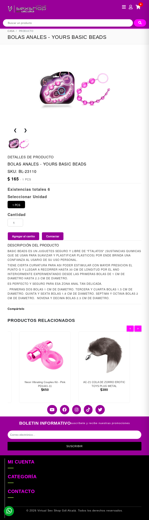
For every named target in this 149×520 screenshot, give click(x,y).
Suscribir (74, 446)
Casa (11, 31)
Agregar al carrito (23, 236)
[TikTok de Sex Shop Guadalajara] (87, 409)
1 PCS (16, 205)
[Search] (140, 23)
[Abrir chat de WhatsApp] (9, 511)
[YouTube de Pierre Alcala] (50, 409)
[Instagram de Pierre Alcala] (75, 409)
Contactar (52, 236)
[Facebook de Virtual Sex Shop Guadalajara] (63, 409)
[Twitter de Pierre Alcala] (99, 409)
